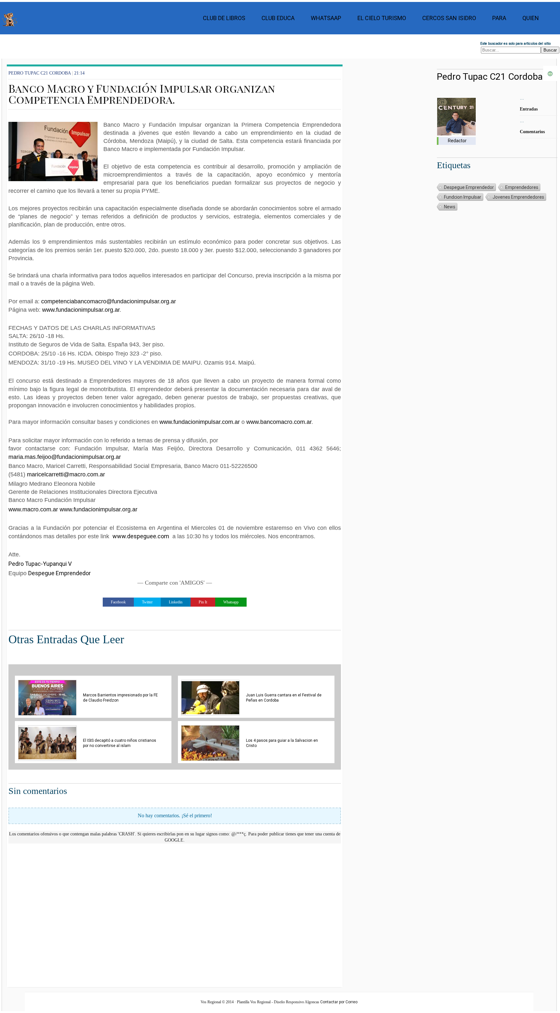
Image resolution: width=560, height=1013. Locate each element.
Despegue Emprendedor (59, 573)
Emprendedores (521, 187)
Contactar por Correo (338, 1002)
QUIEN (530, 18)
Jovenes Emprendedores (518, 197)
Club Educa (278, 18)
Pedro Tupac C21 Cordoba (490, 76)
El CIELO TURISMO (381, 18)
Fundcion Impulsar (462, 197)
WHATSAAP (326, 18)
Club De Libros (224, 18)
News (449, 206)
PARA (499, 18)
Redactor (457, 140)
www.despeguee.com (140, 536)
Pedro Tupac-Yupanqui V (40, 563)
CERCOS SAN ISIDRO (449, 18)
